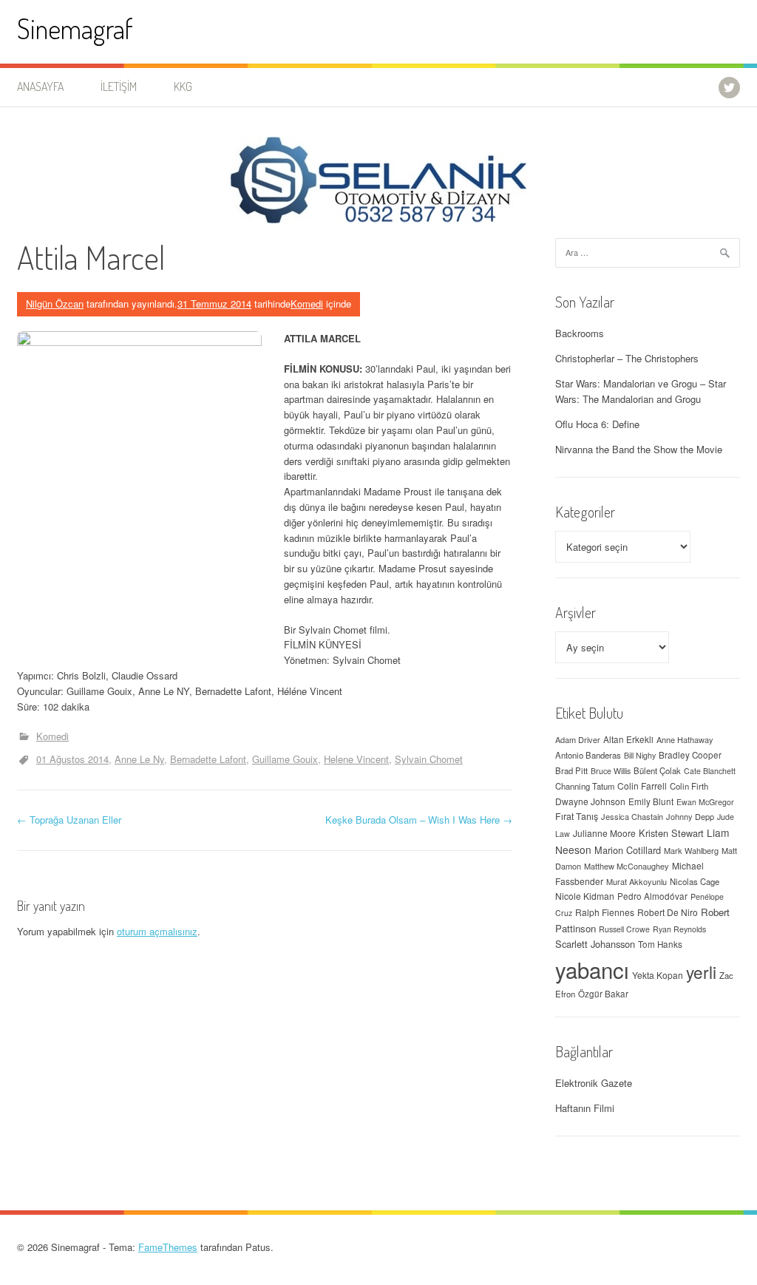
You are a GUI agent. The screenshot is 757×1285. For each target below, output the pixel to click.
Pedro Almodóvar (652, 896)
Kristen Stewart (671, 833)
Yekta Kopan (657, 975)
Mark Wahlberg (691, 850)
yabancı (592, 969)
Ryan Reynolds (679, 929)
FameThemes (167, 1247)
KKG (183, 86)
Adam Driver (577, 739)
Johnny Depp (690, 816)
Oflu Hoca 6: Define (597, 424)
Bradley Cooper (690, 755)
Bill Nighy (640, 755)
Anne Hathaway (684, 739)
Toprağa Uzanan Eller (69, 820)
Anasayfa (40, 86)
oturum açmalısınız (157, 931)
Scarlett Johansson (595, 944)
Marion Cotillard (627, 850)
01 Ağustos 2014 (72, 759)
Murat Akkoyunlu (636, 881)
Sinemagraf (75, 28)
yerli (701, 971)
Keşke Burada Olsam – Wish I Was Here (418, 820)
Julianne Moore (604, 833)
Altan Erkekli (628, 739)
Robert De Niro (667, 912)
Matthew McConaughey (626, 866)
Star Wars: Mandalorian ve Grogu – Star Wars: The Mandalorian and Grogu (640, 391)
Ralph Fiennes (604, 912)
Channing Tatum (584, 786)
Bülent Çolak (657, 770)
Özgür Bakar (603, 994)
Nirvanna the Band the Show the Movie (638, 449)
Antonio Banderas (588, 755)
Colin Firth (689, 786)
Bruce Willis (611, 770)
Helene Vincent (356, 759)
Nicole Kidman (584, 895)
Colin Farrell (642, 785)
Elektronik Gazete (593, 1083)
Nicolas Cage (694, 881)
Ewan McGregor (705, 801)
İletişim (119, 86)
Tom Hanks (660, 944)
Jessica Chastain (632, 816)
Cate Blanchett (710, 770)
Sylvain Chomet (429, 759)
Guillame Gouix (285, 759)
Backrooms (579, 333)
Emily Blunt (650, 801)
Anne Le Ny (139, 759)
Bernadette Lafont (208, 759)
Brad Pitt (571, 770)
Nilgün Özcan (55, 303)
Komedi (307, 303)
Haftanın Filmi (584, 1108)
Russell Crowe (624, 929)
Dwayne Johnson (590, 801)
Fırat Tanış (576, 816)
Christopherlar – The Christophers (627, 358)
